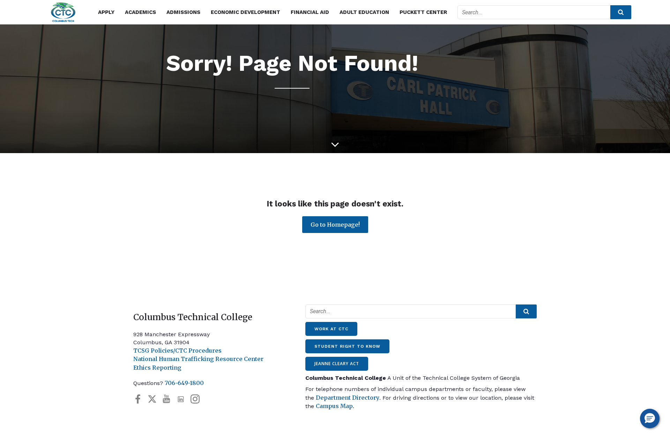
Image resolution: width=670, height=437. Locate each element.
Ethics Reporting (157, 367)
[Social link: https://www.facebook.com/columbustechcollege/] (140, 399)
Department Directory (347, 397)
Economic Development (245, 12)
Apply (106, 12)
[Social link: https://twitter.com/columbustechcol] (155, 399)
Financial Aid (310, 12)
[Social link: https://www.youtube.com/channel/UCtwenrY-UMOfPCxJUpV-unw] (169, 399)
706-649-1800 (184, 382)
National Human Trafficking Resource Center (198, 358)
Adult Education (364, 12)
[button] (650, 418)
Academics (140, 12)
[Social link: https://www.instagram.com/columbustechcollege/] (198, 399)
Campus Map (334, 405)
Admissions (183, 12)
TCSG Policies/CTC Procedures (177, 350)
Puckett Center (423, 12)
